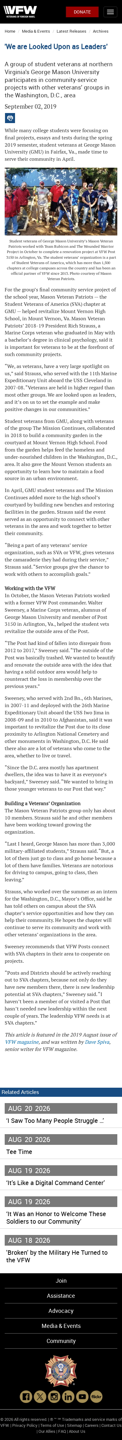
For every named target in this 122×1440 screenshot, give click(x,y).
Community (61, 1341)
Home (10, 31)
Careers (92, 1425)
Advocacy (61, 1310)
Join (61, 1280)
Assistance (61, 1295)
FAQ (62, 1431)
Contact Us (111, 1425)
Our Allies (46, 1431)
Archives (101, 31)
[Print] (10, 117)
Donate (82, 12)
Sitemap (74, 1425)
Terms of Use (52, 1425)
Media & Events (36, 31)
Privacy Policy (25, 1425)
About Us (77, 1431)
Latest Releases (71, 31)
